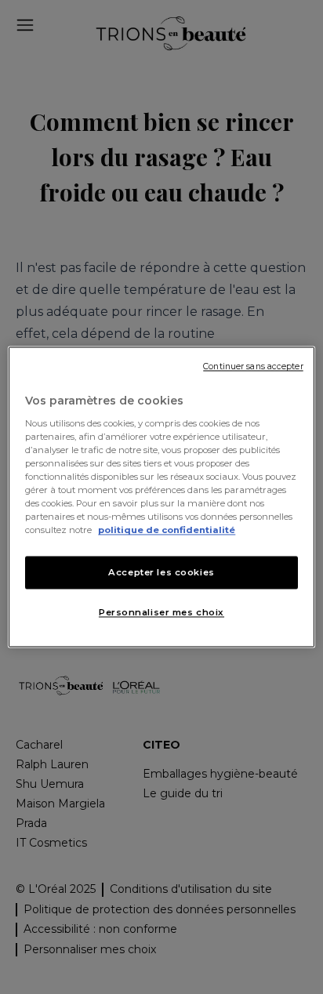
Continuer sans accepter (253, 366)
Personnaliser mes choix (161, 612)
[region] (161, 497)
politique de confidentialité (166, 529)
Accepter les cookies (161, 572)
